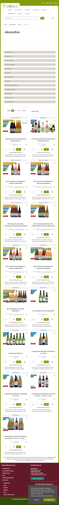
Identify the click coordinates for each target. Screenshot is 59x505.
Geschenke (43, 9)
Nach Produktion (10, 64)
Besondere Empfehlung (12, 85)
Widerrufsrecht (6, 473)
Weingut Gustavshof (16, 117)
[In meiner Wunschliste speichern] (27, 120)
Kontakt (6, 487)
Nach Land (9, 56)
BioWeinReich (43, 117)
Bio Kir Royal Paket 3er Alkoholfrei (43, 311)
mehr (24, 156)
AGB (5, 492)
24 (15, 110)
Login (5, 485)
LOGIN (43, 3)
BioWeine (10, 9)
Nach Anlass (9, 97)
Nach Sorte (9, 93)
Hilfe (4, 475)
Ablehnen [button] (36, 499)
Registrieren (7, 483)
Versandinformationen (8, 470)
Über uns (6, 490)
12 (12, 110)
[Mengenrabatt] (24, 149)
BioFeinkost (36, 9)
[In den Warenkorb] (18, 149)
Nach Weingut (9, 60)
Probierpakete (11, 13)
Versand (21, 457)
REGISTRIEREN (49, 3)
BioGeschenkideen (10, 89)
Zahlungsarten (6, 468)
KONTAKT (56, 3)
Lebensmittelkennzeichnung (15, 152)
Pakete (8, 81)
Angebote (27, 13)
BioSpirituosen (18, 9)
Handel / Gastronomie (9, 494)
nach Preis (9, 68)
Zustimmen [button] (49, 499)
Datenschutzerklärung (8, 477)
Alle (19, 110)
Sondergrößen (9, 101)
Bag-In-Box (19, 13)
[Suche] (42, 18)
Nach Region (9, 52)
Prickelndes (27, 9)
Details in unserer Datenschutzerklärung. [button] (42, 496)
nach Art (8, 73)
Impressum (5, 480)
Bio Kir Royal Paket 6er (16, 353)
